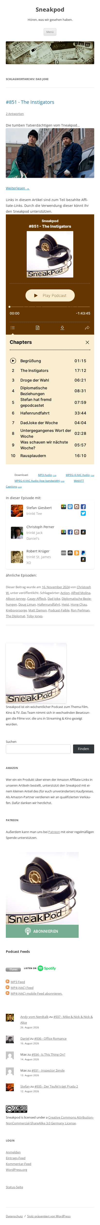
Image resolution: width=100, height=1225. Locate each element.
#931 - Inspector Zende (48, 1070)
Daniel (24, 1038)
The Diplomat (15, 616)
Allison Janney (16, 598)
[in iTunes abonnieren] (13, 970)
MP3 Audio (47, 475)
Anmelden (13, 1152)
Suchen (11, 741)
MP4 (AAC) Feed (22, 987)
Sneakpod (50, 9)
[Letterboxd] (62, 507)
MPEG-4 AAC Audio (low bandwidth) (39, 480)
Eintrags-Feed (15, 1158)
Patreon (54, 832)
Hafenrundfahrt (48, 604)
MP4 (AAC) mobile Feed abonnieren (36, 993)
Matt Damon (37, 610)
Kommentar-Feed (18, 1164)
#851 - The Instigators (30, 102)
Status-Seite (14, 1187)
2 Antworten (15, 114)
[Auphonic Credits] (69, 553)
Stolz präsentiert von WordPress (49, 1216)
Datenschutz (14, 1216)
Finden (83, 748)
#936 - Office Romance (50, 1038)
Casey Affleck (36, 598)
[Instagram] (76, 507)
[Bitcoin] (76, 553)
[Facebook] (82, 507)
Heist (65, 604)
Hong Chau (79, 604)
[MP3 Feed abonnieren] (7, 982)
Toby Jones (34, 616)
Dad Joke (54, 598)
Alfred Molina (80, 593)
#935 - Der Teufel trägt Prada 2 (56, 1086)
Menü (50, 32)
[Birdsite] (82, 514)
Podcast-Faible (58, 610)
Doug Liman (27, 604)
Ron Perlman (80, 610)
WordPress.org (16, 1169)
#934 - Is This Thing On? (48, 1054)
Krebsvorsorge (16, 610)
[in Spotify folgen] (40, 970)
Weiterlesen (18, 188)
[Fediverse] (69, 507)
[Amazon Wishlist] (82, 533)
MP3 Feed (18, 982)
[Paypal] (82, 553)
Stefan (25, 1086)
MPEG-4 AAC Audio (80, 475)
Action (65, 593)
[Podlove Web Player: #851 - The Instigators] (50, 339)
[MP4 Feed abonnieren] (7, 987)
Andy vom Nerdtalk (34, 1017)
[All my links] (62, 553)
